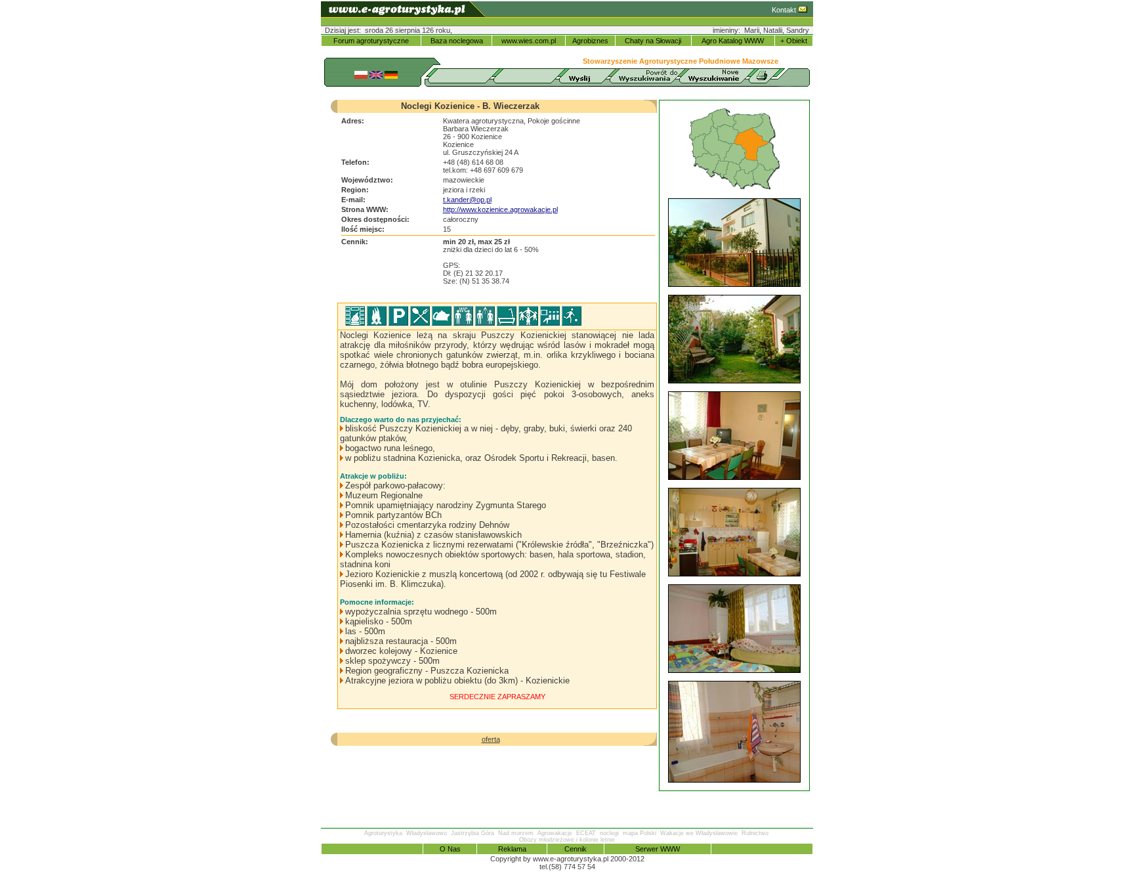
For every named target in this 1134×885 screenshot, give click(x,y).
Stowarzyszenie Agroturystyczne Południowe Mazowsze (680, 61)
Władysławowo (426, 833)
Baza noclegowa (456, 41)
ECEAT (586, 833)
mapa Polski (639, 833)
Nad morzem (516, 833)
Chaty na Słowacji (653, 41)
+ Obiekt (793, 41)
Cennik (575, 849)
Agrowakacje (554, 833)
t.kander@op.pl (467, 200)
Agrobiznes (590, 41)
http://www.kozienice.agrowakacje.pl (500, 209)
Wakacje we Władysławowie (699, 833)
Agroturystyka (383, 833)
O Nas (450, 849)
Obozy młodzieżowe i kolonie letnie (567, 839)
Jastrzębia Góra (472, 833)
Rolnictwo (755, 833)
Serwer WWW (657, 849)
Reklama (512, 849)
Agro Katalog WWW (733, 41)
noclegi (609, 833)
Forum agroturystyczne (371, 41)
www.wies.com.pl (528, 41)
